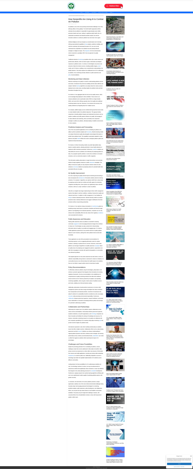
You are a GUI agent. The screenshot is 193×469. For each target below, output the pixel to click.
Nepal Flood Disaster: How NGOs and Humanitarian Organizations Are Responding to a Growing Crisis (114, 38)
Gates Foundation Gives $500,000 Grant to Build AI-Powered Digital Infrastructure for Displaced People (114, 192)
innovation (70, 296)
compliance (100, 212)
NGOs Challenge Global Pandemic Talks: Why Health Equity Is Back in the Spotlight (114, 124)
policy (69, 74)
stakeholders (96, 335)
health (78, 138)
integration (87, 50)
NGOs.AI (77, 6)
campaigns (97, 245)
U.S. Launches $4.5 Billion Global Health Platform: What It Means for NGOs (114, 318)
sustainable (93, 370)
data (86, 44)
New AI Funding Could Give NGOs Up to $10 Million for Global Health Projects (114, 283)
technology (93, 313)
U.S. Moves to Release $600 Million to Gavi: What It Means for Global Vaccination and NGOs (114, 246)
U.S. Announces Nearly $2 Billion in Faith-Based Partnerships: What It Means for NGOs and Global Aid (114, 263)
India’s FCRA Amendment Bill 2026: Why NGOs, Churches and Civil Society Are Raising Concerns (114, 355)
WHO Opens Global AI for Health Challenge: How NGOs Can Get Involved (113, 210)
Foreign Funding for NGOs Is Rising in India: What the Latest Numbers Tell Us (114, 106)
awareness (92, 162)
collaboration (71, 298)
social (99, 66)
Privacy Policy (182, 466)
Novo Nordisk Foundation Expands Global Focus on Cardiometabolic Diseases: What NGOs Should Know (114, 228)
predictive (95, 149)
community (75, 166)
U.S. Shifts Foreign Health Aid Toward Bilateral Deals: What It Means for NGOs (114, 425)
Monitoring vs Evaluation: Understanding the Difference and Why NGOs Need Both (115, 443)
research (80, 331)
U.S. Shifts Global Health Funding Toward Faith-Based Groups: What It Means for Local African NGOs (114, 301)
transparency (71, 355)
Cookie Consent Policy (177, 466)
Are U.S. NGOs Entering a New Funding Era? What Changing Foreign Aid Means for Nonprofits (114, 408)
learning (78, 85)
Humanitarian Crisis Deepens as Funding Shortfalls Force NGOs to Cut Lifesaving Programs (114, 72)
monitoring (81, 59)
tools (100, 320)
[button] (190, 456)
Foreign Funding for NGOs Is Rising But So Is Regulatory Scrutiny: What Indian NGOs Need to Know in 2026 (114, 461)
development (81, 177)
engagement (76, 223)
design (69, 197)
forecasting (89, 131)
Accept (179, 463)
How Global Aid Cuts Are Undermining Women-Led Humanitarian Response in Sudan (114, 142)
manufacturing (95, 206)
